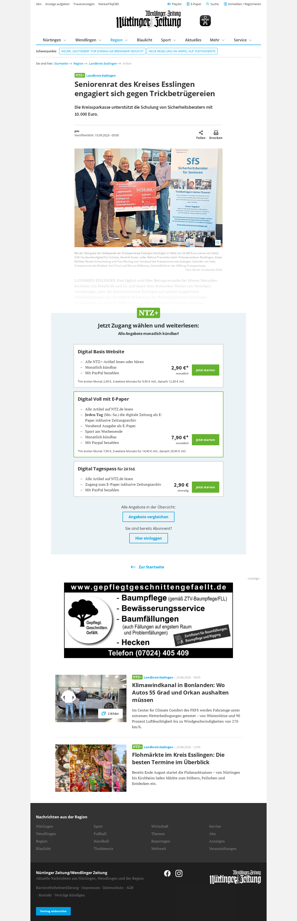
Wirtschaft (159, 826)
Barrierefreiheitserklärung (57, 887)
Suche (214, 4)
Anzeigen (217, 841)
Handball (101, 841)
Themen (158, 833)
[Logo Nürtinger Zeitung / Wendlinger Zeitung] (148, 19)
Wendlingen (85, 40)
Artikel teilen (201, 132)
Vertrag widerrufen (53, 911)
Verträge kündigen (70, 895)
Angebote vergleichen (148, 516)
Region (116, 40)
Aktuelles (193, 40)
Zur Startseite (151, 567)
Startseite (61, 63)
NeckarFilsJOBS (108, 4)
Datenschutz (113, 887)
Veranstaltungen (223, 848)
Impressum (90, 887)
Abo (39, 4)
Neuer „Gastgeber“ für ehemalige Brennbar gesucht (102, 51)
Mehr (215, 40)
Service (240, 40)
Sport (166, 40)
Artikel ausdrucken (216, 132)
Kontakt (45, 895)
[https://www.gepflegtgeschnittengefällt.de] (148, 620)
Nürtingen (52, 40)
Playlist (177, 4)
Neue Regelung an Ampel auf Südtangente (182, 51)
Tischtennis (103, 848)
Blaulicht (144, 40)
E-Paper (196, 4)
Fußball (100, 833)
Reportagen (160, 841)
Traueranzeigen (84, 4)
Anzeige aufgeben (57, 4)
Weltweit (158, 848)
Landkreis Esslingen (103, 63)
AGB (129, 887)
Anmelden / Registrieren (244, 4)
